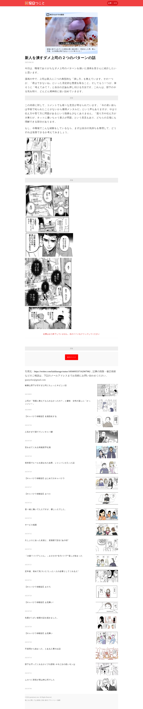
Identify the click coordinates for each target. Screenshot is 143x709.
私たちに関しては (31, 700)
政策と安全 (40, 700)
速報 (115, 3)
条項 (46, 700)
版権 (58, 700)
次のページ (71, 357)
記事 (109, 3)
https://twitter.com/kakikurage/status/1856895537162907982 (62, 371)
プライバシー (52, 700)
